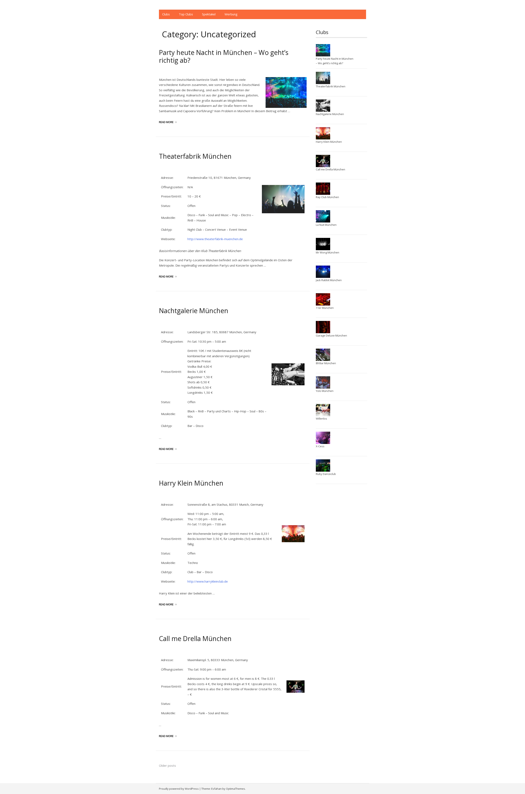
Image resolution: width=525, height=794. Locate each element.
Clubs (166, 14)
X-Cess (320, 446)
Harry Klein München (191, 483)
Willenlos (321, 418)
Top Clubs (186, 14)
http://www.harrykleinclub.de (207, 581)
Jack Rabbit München (329, 280)
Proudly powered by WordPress (179, 789)
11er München (325, 308)
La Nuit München (326, 225)
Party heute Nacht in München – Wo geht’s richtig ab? (223, 56)
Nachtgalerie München (193, 310)
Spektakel (209, 14)
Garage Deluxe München (331, 335)
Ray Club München (327, 197)
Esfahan (216, 789)
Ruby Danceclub (326, 474)
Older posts (167, 765)
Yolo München (324, 391)
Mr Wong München (327, 252)
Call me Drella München (195, 638)
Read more (166, 122)
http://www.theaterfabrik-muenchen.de (215, 239)
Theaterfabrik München (195, 156)
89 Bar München (326, 363)
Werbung (231, 14)
